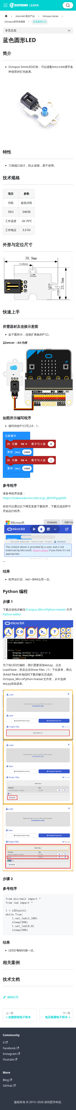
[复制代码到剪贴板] (69, 898)
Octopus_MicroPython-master (45, 609)
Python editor (12, 614)
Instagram (10, 1054)
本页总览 (10, 30)
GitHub (7, 1086)
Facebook (9, 1048)
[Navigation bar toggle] (5, 5)
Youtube (8, 1059)
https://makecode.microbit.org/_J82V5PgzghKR (34, 498)
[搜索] (68, 5)
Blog (6, 1080)
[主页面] (6, 16)
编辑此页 (13, 997)
